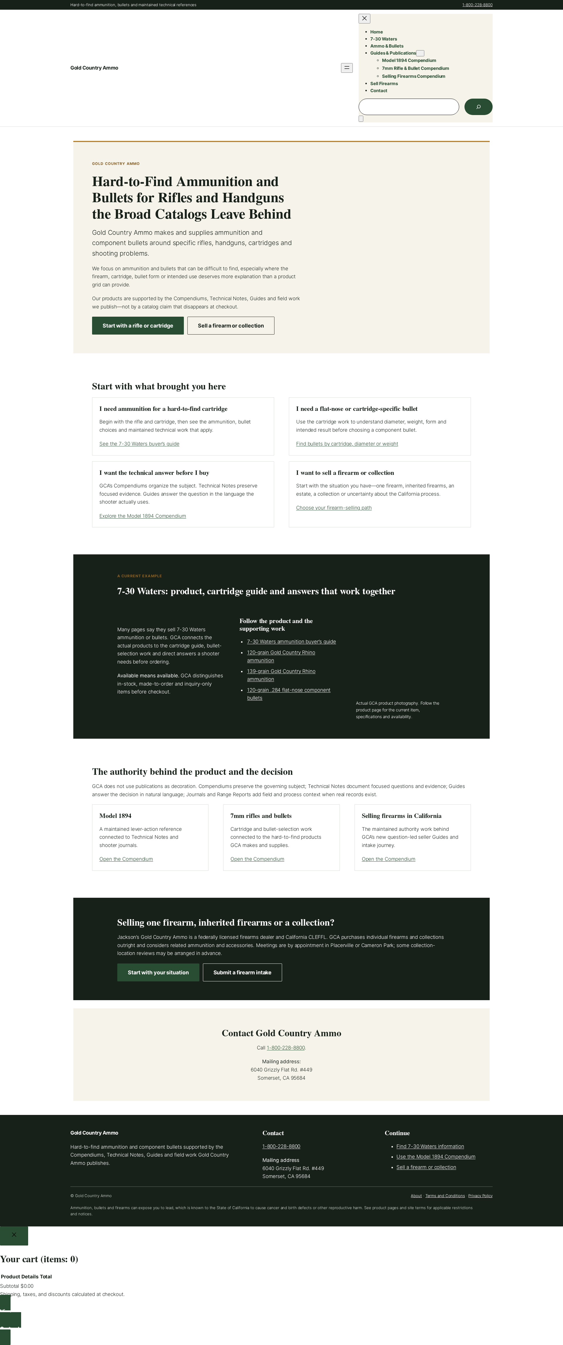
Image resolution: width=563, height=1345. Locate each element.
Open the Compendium (126, 859)
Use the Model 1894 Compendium (435, 1157)
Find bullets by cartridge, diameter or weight (347, 444)
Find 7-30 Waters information (430, 1146)
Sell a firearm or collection (231, 326)
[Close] (14, 1235)
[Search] (478, 107)
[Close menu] (364, 18)
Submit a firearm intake (242, 972)
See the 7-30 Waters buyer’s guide (139, 444)
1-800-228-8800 (477, 4)
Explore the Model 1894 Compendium (142, 516)
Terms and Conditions (445, 1195)
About (416, 1195)
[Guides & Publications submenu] (420, 53)
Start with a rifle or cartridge (138, 326)
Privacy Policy (480, 1195)
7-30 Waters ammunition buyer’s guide (291, 641)
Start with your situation (158, 972)
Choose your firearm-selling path (334, 508)
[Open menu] (347, 68)
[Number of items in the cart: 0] (361, 119)
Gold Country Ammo (94, 68)
